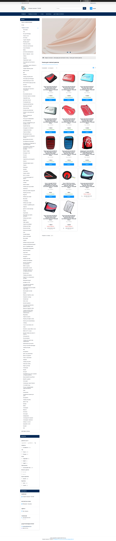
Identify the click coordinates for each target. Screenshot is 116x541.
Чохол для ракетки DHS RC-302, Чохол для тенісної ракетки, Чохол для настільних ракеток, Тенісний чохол (69, 88)
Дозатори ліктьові (27, 100)
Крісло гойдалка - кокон (28, 53)
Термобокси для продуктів (28, 159)
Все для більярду (27, 33)
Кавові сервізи (26, 184)
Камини (24, 292)
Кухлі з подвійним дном (28, 246)
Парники (25, 58)
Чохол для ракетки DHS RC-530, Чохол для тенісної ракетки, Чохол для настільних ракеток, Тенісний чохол (87, 121)
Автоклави (25, 29)
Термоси (25, 206)
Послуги (25, 155)
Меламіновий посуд (27, 133)
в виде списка (95, 68)
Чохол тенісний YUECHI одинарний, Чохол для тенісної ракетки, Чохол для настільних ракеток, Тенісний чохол (50, 185)
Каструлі (25, 371)
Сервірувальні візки (27, 129)
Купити (50, 99)
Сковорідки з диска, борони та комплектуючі (29, 66)
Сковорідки (25, 407)
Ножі (24, 232)
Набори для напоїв (27, 218)
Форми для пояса (27, 192)
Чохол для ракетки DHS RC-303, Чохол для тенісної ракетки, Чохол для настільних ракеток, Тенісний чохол (87, 88)
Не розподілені (26, 338)
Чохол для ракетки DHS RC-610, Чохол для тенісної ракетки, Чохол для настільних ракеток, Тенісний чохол (50, 153)
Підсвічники (25, 212)
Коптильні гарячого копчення (29, 95)
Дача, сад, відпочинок (28, 353)
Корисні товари (26, 151)
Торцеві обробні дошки (28, 68)
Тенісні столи (26, 35)
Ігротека (25, 84)
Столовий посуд (26, 385)
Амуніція (25, 359)
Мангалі (25, 409)
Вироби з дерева (26, 379)
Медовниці (25, 314)
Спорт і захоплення (27, 357)
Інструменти (25, 351)
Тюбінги (24, 55)
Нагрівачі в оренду (27, 296)
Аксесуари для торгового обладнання (28, 89)
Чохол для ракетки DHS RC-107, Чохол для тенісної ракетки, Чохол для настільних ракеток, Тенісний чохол (50, 88)
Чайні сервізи (26, 180)
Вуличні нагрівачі (26, 303)
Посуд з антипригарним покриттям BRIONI (28, 388)
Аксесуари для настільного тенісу (61, 57)
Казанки (24, 425)
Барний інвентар (26, 125)
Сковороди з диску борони (29, 383)
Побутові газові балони (28, 45)
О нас (42, 14)
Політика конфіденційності (69, 539)
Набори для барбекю (27, 260)
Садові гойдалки (26, 39)
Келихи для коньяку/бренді (29, 320)
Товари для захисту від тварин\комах (28, 341)
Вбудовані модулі (27, 280)
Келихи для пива (26, 228)
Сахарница (25, 200)
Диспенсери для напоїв (28, 139)
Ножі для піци (26, 108)
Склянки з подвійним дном (28, 204)
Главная (23, 14)
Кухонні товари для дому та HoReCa (29, 333)
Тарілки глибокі (26, 173)
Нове (24, 390)
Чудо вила (25, 252)
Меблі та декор (26, 265)
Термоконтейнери (26, 131)
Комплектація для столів (28, 80)
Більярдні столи (26, 153)
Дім (24, 72)
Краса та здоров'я (27, 355)
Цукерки (25, 169)
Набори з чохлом (26, 421)
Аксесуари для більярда (28, 78)
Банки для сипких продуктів (29, 190)
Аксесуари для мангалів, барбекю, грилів (28, 306)
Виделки (25, 194)
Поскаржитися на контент (58, 539)
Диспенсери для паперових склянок (29, 137)
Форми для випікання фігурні (29, 244)
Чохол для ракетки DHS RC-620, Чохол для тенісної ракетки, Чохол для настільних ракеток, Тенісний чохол (69, 153)
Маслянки (25, 198)
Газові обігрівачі (26, 47)
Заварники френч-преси (28, 163)
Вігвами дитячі (26, 41)
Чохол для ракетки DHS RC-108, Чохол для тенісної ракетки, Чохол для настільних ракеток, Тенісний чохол (87, 185)
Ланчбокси (25, 188)
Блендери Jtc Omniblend (28, 127)
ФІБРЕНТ (25, 157)
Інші (24, 349)
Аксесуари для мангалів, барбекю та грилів (28, 285)
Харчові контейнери (27, 224)
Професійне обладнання (28, 248)
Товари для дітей (26, 361)
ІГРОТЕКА (25, 37)
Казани (24, 369)
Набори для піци (26, 258)
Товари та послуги (49, 57)
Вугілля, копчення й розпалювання (27, 263)
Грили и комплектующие (26, 22)
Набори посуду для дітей (28, 242)
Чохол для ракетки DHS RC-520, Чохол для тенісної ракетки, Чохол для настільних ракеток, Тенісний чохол (69, 121)
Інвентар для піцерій (27, 106)
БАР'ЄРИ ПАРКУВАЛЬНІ (28, 51)
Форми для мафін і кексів (28, 318)
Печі (24, 31)
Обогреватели (26, 336)
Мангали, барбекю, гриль (28, 294)
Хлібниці (25, 322)
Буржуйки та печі (26, 423)
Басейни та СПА (26, 282)
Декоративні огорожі (27, 267)
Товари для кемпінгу (27, 275)
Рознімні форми (26, 234)
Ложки (24, 210)
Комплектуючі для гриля (28, 343)
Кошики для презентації (28, 110)
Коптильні (25, 411)
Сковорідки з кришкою (28, 419)
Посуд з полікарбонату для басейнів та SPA (29, 123)
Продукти (25, 256)
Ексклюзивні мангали (27, 93)
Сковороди (25, 367)
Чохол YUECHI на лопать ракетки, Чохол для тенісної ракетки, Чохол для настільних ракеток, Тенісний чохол (69, 185)
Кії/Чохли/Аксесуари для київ (29, 82)
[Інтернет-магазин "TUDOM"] (23, 10)
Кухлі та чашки (26, 175)
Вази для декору (26, 250)
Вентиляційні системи (27, 290)
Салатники (25, 171)
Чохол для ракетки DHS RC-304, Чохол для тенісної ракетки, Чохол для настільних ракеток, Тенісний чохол (50, 121)
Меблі (24, 49)
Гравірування (26, 415)
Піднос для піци (26, 365)
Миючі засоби (26, 70)
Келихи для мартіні (27, 230)
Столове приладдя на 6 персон (28, 178)
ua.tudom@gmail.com (27, 526)
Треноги (24, 161)
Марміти (25, 220)
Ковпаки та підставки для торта (28, 113)
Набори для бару (27, 226)
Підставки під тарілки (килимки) (27, 215)
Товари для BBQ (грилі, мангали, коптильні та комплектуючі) (28, 311)
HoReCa (25, 74)
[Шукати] (84, 8)
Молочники (25, 238)
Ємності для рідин (27, 236)
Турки (24, 326)
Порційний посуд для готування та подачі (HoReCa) (30, 374)
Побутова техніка (26, 43)
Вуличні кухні (26, 273)
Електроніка (25, 392)
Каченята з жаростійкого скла (29, 328)
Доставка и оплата (59, 14)
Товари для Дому (27, 399)
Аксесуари (25, 381)
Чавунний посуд (26, 98)
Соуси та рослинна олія (28, 324)
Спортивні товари (27, 86)
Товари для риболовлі (28, 76)
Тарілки (24, 165)
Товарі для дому (26, 347)
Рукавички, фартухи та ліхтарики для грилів (28, 270)
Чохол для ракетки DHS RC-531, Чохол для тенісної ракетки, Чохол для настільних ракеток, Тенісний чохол (69, 217)
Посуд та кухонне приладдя (29, 345)
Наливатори (25, 298)
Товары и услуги (32, 14)
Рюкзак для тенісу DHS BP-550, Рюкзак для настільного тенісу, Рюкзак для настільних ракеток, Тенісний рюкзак (87, 153)
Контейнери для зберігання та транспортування (29, 144)
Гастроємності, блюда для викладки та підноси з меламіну (28, 147)
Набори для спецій (27, 196)
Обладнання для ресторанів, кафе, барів (29, 288)
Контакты (48, 14)
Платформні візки (27, 102)
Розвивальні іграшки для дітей (28, 395)
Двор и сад (25, 401)
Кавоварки (25, 167)
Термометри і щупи (27, 60)
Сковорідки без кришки (28, 417)
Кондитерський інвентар (28, 104)
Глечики (24, 182)
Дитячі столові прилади (28, 208)
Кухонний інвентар (27, 120)
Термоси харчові (26, 316)
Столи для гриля (26, 254)
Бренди (24, 403)
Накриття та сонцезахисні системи (28, 278)
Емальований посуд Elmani (29, 377)
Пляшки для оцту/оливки (28, 186)
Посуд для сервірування (28, 118)
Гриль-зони (25, 300)
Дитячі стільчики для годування (27, 116)
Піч (23, 91)
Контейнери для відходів (28, 141)
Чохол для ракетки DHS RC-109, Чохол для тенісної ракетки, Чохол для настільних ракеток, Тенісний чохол (50, 217)
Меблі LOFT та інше (27, 330)
